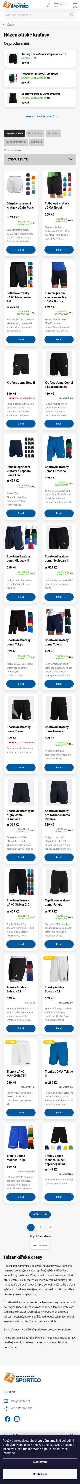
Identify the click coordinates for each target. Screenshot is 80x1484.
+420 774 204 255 (21, 1408)
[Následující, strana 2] (40, 1227)
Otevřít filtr (17, 159)
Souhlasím (40, 1474)
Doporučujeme (14, 133)
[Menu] (75, 4)
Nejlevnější (35, 133)
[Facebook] (7, 1418)
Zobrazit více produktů (40, 116)
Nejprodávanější (16, 142)
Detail (21, 249)
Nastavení (40, 1462)
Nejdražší (53, 133)
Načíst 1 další (40, 1214)
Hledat (71, 15)
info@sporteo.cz (20, 1401)
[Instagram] (16, 1418)
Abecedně (36, 142)
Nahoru (43, 1245)
